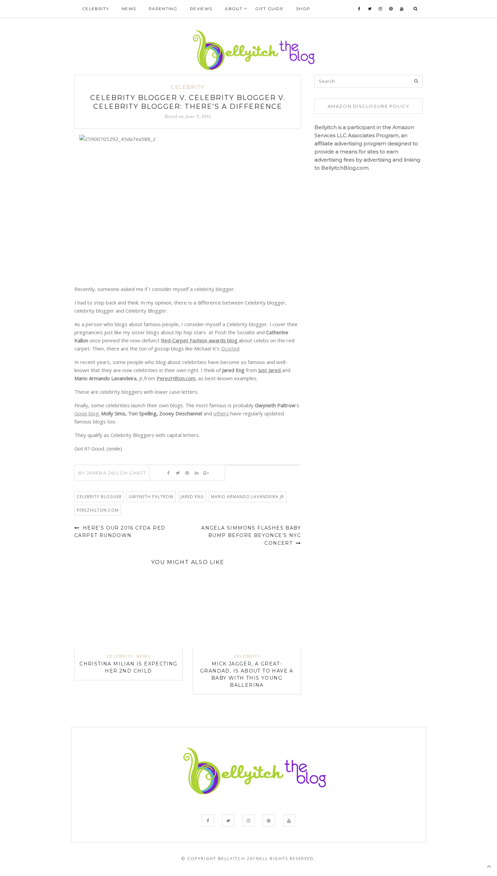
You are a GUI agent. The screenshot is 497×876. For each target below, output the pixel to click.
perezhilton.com (98, 510)
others (221, 413)
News (129, 8)
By (112, 473)
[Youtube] (402, 9)
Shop (303, 8)
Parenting (163, 8)
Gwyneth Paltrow (151, 497)
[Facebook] (359, 9)
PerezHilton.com (176, 378)
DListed (230, 348)
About (233, 8)
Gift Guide (269, 8)
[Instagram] (380, 9)
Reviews (201, 8)
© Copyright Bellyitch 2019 (220, 858)
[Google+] (206, 473)
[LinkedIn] (196, 473)
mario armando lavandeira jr (247, 497)
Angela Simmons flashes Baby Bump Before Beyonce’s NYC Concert (251, 535)
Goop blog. (87, 413)
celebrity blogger (99, 497)
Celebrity (95, 8)
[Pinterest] (391, 9)
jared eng (192, 497)
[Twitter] (369, 9)
